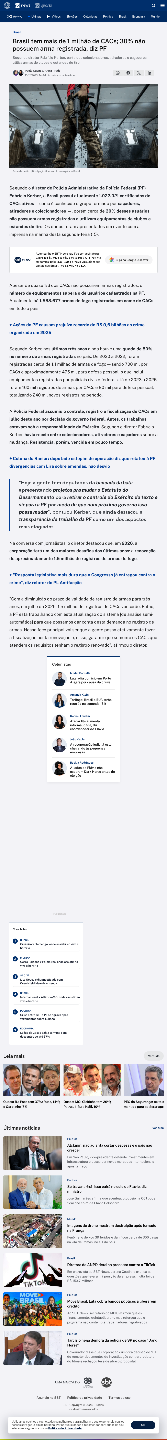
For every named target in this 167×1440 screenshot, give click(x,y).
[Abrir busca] (153, 5)
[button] (31, 1090)
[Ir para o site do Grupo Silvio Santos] (76, 1382)
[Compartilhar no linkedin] (149, 73)
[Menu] (162, 5)
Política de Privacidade (65, 1428)
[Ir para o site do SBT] (106, 1382)
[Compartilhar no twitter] (139, 73)
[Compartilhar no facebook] (128, 73)
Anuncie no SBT (48, 1398)
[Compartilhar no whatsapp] (118, 73)
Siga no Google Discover (132, 260)
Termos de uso (120, 1398)
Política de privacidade (84, 1398)
